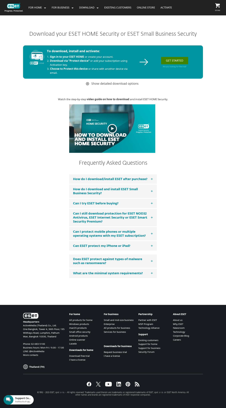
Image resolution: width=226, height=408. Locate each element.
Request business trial (115, 352)
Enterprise (109, 324)
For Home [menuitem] (35, 7)
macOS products (78, 327)
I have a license (77, 359)
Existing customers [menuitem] (117, 7)
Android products (78, 335)
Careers (177, 339)
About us (177, 320)
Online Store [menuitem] (146, 7)
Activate (166, 7)
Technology (179, 331)
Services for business (115, 331)
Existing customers (148, 340)
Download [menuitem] (87, 7)
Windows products (79, 324)
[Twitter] (98, 385)
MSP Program (145, 324)
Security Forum (146, 351)
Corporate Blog (181, 335)
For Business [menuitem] (61, 7)
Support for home (147, 344)
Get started (174, 60)
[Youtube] (108, 385)
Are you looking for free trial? (174, 67)
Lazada (73, 343)
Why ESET (178, 324)
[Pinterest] (128, 385)
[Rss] (137, 385)
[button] (112, 128)
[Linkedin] (119, 385)
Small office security (79, 331)
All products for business (117, 327)
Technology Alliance (148, 327)
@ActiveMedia (36, 351)
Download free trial (79, 355)
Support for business (149, 348)
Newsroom (179, 327)
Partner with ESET (147, 320)
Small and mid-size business (119, 320)
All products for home (80, 320)
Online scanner (77, 339)
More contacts (30, 354)
